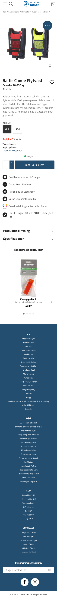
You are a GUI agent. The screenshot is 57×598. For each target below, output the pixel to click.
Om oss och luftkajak (28, 540)
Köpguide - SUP (28, 495)
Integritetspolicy (28, 389)
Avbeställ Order (28, 405)
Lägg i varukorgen (34, 165)
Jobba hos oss (28, 385)
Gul (7, 129)
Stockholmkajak (28, 338)
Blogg (28, 397)
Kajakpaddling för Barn (29, 470)
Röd (18, 129)
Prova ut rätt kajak (28, 430)
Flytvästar (25, 11)
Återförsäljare (28, 374)
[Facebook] (24, 582)
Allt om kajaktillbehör (28, 438)
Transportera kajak (28, 454)
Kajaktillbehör (13, 11)
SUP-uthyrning (28, 507)
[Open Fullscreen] (50, 65)
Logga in (28, 409)
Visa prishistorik (9, 144)
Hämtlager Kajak (28, 370)
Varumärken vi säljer (28, 366)
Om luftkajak (28, 536)
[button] (28, 44)
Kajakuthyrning (29, 358)
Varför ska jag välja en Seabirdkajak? (28, 426)
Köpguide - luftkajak (29, 532)
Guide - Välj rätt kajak (28, 423)
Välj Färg (6, 122)
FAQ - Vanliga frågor (28, 382)
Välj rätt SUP (28, 515)
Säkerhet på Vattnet (28, 466)
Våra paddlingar (28, 503)
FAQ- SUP (29, 519)
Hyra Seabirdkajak (28, 362)
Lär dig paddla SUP (28, 499)
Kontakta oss (28, 342)
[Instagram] (35, 582)
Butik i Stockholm (28, 350)
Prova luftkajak (28, 544)
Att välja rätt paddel (28, 446)
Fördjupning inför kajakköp (28, 434)
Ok (49, 570)
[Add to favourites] (51, 81)
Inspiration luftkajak (28, 552)
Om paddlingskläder (28, 442)
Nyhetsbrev (28, 378)
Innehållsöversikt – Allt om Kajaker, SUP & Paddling (28, 401)
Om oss (28, 346)
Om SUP (28, 511)
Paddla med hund (28, 477)
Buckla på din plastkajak (28, 458)
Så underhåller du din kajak (28, 474)
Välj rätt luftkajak (28, 548)
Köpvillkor (28, 393)
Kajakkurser (28, 354)
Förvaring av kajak (28, 450)
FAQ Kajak (28, 462)
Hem (4, 11)
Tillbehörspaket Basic (12, 150)
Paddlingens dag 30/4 (28, 481)
